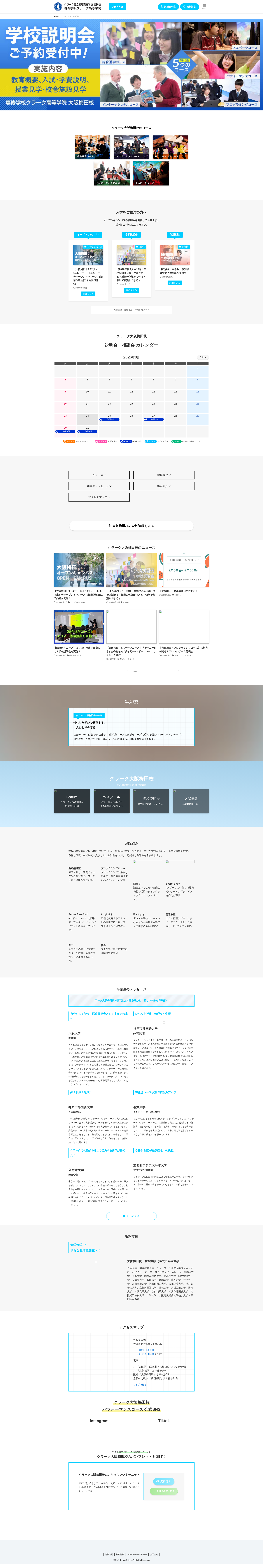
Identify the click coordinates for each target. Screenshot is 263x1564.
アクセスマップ (98, 497)
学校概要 (163, 475)
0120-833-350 (146, 1350)
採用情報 (120, 1554)
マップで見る (139, 1384)
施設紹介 (163, 486)
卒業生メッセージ (98, 486)
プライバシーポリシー (137, 1554)
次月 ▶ (203, 357)
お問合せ (154, 1554)
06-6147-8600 (146, 1354)
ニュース (98, 475)
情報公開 (109, 1554)
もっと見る (131, 671)
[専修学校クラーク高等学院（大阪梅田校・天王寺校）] (77, 6)
